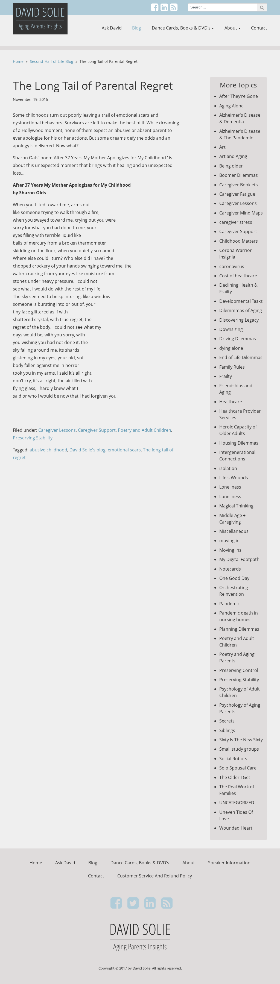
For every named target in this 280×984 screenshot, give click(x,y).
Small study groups (239, 749)
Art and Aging (233, 156)
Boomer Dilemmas (238, 175)
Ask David (112, 28)
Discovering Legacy (239, 320)
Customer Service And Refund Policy (154, 876)
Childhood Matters (238, 241)
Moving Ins (230, 550)
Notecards (230, 569)
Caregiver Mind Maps (241, 213)
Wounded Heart (235, 828)
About (230, 28)
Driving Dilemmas (237, 339)
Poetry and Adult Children (144, 430)
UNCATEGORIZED (236, 803)
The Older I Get (234, 777)
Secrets (227, 721)
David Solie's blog (87, 450)
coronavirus (231, 266)
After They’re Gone (238, 96)
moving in (229, 540)
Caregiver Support (97, 430)
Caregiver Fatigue (237, 194)
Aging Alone (231, 106)
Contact (259, 28)
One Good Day (234, 578)
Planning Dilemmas (239, 629)
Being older (231, 166)
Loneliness (230, 487)
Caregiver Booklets (238, 185)
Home (18, 61)
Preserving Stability (32, 438)
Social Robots (233, 759)
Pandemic (229, 604)
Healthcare (230, 402)
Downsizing (231, 329)
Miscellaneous (234, 531)
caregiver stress (235, 222)
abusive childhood (48, 450)
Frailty (225, 376)
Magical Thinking (236, 506)
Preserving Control (238, 670)
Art (222, 147)
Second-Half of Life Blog (51, 61)
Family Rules (232, 367)
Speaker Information (229, 863)
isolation (228, 468)
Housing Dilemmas (238, 443)
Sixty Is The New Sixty (241, 740)
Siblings (227, 730)
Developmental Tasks (241, 301)
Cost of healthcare (238, 276)
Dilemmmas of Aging (240, 310)
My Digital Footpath (239, 559)
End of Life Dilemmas (240, 357)
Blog (136, 28)
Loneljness (230, 497)
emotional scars (124, 450)
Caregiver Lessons (57, 430)
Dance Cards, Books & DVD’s (181, 28)
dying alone (231, 348)
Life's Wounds (233, 478)
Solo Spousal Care (237, 768)
